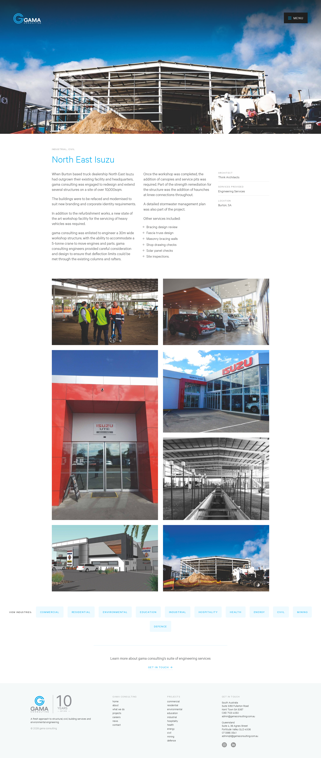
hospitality (208, 612)
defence (160, 626)
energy (259, 612)
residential (81, 612)
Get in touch (158, 667)
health (235, 612)
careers (117, 717)
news (115, 720)
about (116, 705)
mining (302, 612)
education (148, 612)
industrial (59, 149)
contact (117, 724)
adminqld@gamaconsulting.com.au (240, 735)
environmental (115, 612)
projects (117, 713)
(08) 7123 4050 (230, 712)
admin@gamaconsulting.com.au (238, 716)
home (116, 701)
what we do (119, 709)
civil (71, 149)
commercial (49, 612)
